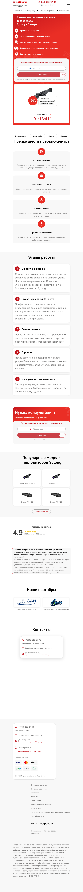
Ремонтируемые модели (41, 804)
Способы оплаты (38, 816)
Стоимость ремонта (39, 785)
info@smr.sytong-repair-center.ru (38, 648)
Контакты (64, 136)
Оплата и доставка (39, 789)
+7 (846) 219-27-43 (47, 2)
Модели (51, 136)
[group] (27, 603)
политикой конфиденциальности (57, 79)
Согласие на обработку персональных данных (50, 812)
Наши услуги (36, 808)
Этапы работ (37, 136)
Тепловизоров (50, 831)
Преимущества (20, 136)
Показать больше (41, 512)
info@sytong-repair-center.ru (30, 735)
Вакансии (35, 797)
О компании (36, 800)
